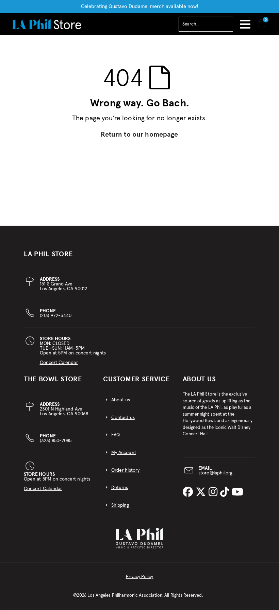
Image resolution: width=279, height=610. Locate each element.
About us (120, 400)
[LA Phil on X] (202, 492)
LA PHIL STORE (48, 254)
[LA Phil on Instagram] (214, 492)
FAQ (115, 435)
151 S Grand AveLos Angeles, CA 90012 (63, 284)
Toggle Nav (245, 24)
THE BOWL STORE (53, 379)
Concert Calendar (59, 362)
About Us (199, 379)
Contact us (123, 417)
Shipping (120, 505)
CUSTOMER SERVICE (136, 379)
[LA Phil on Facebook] (189, 492)
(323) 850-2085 (56, 438)
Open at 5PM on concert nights (57, 481)
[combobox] (206, 24)
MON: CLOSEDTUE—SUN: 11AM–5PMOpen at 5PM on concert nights (73, 350)
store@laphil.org (215, 473)
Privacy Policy (139, 577)
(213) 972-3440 (56, 313)
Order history (125, 470)
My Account (123, 452)
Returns (119, 487)
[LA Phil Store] (47, 24)
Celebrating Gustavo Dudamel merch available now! (139, 6)
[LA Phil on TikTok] (226, 492)
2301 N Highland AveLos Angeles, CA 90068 (64, 409)
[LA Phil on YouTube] (237, 492)
